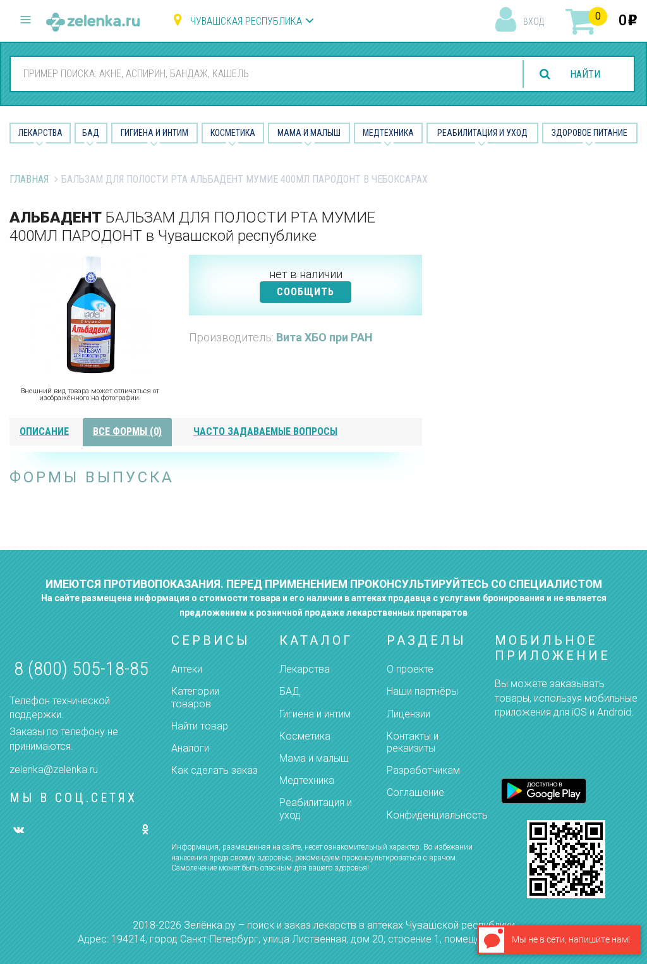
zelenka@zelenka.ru (53, 770)
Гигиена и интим (315, 714)
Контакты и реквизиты (412, 742)
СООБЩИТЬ (305, 292)
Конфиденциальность (437, 815)
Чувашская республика (246, 21)
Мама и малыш (309, 133)
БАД (90, 133)
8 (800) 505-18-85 (81, 668)
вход (533, 21)
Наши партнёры (422, 691)
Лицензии (408, 714)
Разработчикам (423, 770)
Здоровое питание (589, 133)
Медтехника (388, 133)
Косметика (232, 133)
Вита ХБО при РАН (324, 337)
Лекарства (40, 133)
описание (44, 431)
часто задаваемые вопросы (265, 431)
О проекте (410, 669)
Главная (29, 179)
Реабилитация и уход (482, 133)
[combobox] (261, 73)
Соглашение (415, 792)
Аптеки (186, 669)
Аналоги (190, 748)
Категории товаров (195, 697)
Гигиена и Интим (154, 133)
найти (585, 74)
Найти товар (199, 726)
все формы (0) (127, 431)
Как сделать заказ (214, 770)
